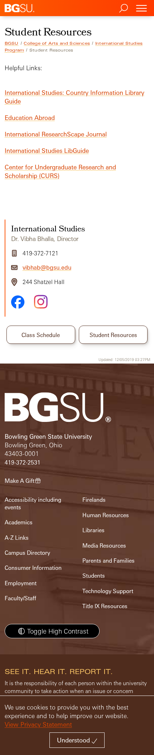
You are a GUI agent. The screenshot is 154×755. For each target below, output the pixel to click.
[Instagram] (41, 301)
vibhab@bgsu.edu (47, 267)
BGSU (12, 43)
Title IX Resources (104, 606)
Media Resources (104, 545)
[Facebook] (18, 302)
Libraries (93, 530)
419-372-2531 (22, 462)
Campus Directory (27, 552)
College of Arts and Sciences (57, 43)
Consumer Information (33, 567)
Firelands (94, 499)
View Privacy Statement (38, 724)
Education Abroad (30, 117)
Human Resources (105, 515)
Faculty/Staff (20, 598)
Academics (19, 522)
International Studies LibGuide (47, 150)
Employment (21, 583)
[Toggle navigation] (141, 8)
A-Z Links (17, 537)
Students (93, 575)
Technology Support (107, 591)
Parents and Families (108, 560)
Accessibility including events (33, 503)
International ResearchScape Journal (56, 134)
